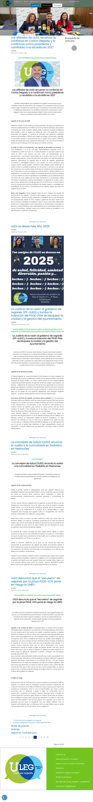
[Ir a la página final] (53, 736)
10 (47, 737)
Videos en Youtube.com (24, 732)
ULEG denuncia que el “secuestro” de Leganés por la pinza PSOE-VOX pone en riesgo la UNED (36, 581)
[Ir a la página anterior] (18, 736)
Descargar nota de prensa (37, 222)
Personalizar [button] (57, 5)
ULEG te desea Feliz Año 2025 (30, 226)
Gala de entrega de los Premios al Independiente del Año (32, 722)
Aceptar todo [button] (35, 5)
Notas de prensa (20, 725)
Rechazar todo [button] (46, 5)
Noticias (15, 729)
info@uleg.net (70, 786)
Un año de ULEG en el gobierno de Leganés (27, 720)
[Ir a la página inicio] (15, 736)
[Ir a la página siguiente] (50, 736)
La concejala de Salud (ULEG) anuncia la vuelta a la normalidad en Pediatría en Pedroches (36, 445)
